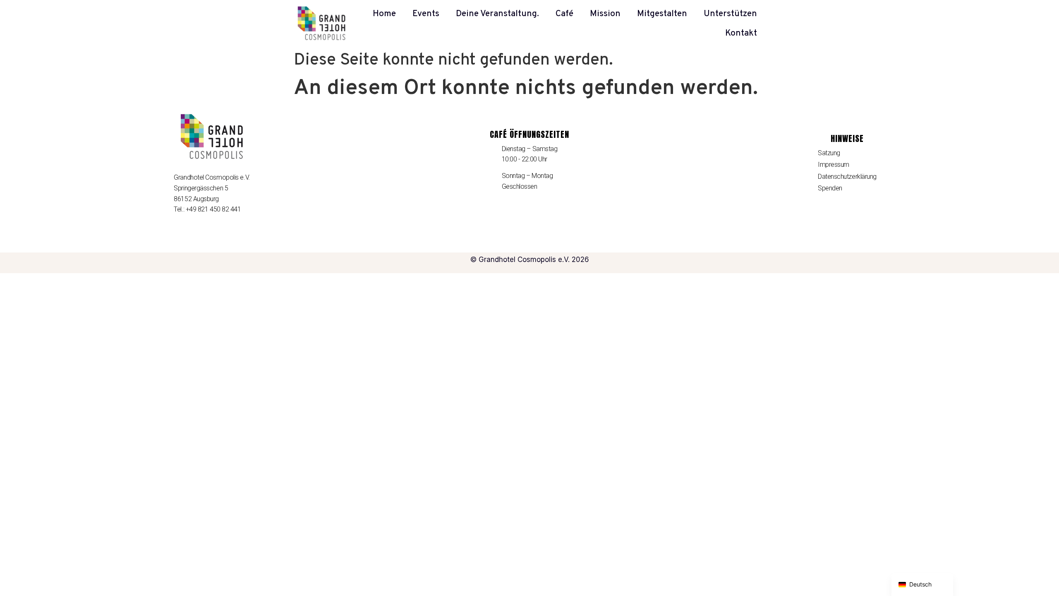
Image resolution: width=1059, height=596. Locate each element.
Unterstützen (730, 13)
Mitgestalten (662, 13)
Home (384, 13)
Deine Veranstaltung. (497, 13)
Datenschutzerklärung (847, 176)
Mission (605, 13)
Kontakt (741, 33)
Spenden (830, 188)
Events (425, 13)
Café (564, 13)
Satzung (829, 153)
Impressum (833, 164)
